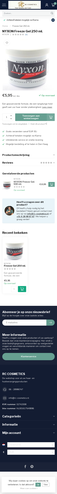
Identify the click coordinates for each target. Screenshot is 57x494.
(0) (26, 34)
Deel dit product (38, 124)
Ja (38, 484)
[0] (53, 5)
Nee (46, 484)
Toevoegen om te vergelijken (14, 124)
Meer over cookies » (29, 488)
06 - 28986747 (16, 389)
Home (5, 26)
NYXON (5, 34)
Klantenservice (28, 356)
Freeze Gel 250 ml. (21, 26)
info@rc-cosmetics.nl (38, 213)
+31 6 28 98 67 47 (25, 216)
